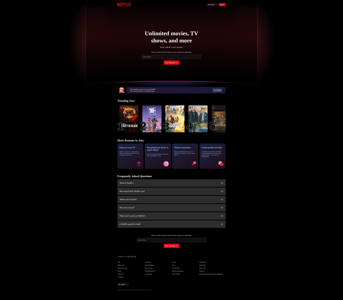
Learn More (217, 90)
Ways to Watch (176, 268)
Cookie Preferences (150, 271)
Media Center (121, 265)
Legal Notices (148, 274)
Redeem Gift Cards (122, 268)
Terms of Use (202, 268)
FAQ (119, 262)
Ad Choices (121, 277)
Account (174, 262)
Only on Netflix (176, 274)
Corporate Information (177, 271)
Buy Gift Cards (149, 268)
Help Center (148, 262)
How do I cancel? (127, 207)
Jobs (173, 265)
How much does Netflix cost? (132, 191)
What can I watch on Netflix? (132, 216)
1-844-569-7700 (131, 256)
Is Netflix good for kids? (130, 224)
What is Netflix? (127, 183)
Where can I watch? (128, 199)
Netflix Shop (202, 265)
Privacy (120, 271)
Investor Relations (149, 265)
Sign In (222, 4)
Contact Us (202, 271)
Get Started (170, 62)
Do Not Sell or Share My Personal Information (211, 274)
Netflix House (202, 262)
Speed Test (120, 274)
